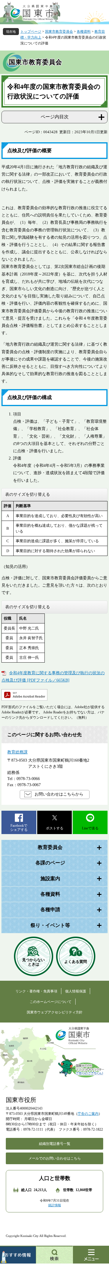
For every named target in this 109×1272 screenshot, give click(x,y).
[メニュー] (91, 1255)
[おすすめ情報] (18, 1255)
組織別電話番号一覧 (54, 1144)
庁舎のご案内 (88, 1114)
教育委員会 (50, 847)
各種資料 (84, 32)
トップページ (30, 32)
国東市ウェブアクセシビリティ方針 (55, 1012)
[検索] (54, 1255)
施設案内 (50, 878)
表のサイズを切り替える (27, 494)
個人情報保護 (75, 991)
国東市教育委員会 (59, 32)
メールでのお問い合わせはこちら (54, 1158)
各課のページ (50, 863)
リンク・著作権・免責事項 (36, 991)
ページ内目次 (55, 116)
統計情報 (54, 1205)
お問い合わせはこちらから (59, 794)
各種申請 (50, 909)
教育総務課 (17, 752)
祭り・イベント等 (50, 925)
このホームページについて (51, 1002)
